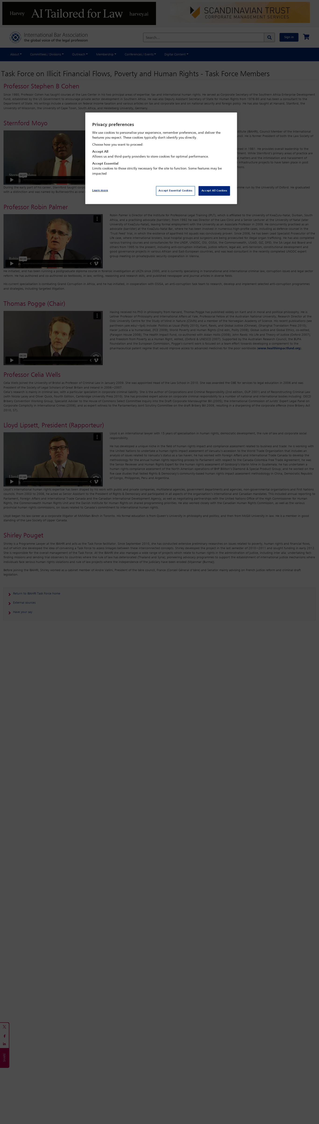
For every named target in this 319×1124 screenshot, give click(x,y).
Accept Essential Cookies (175, 190)
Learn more (100, 190)
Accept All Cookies (214, 190)
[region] (161, 158)
